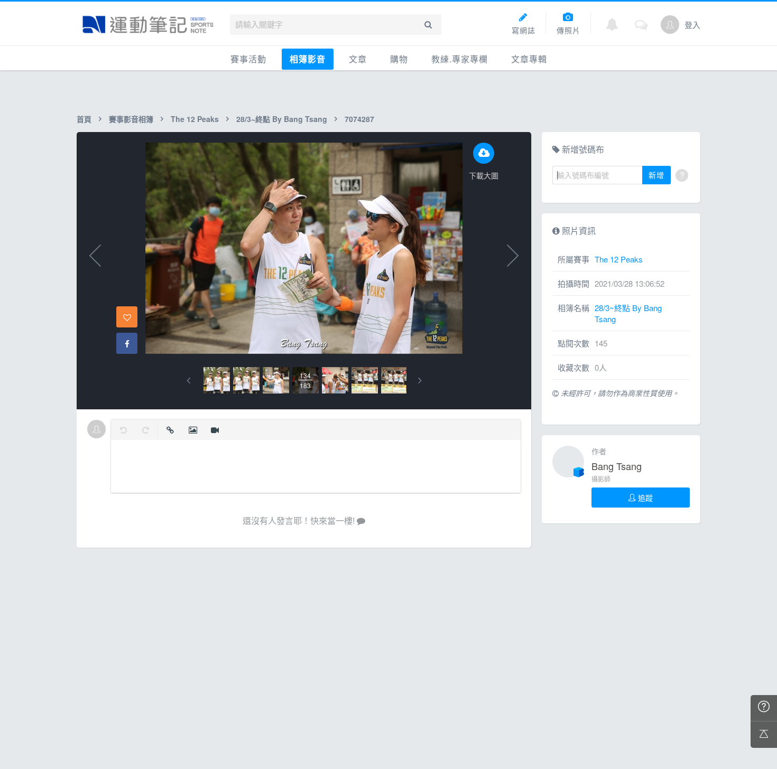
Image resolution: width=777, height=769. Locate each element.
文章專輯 (529, 59)
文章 (358, 59)
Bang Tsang (616, 466)
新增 (656, 175)
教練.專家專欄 (459, 59)
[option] (217, 380)
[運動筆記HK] (148, 24)
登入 (692, 24)
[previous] (188, 380)
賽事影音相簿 (131, 119)
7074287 (359, 119)
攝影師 (600, 478)
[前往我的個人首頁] (670, 24)
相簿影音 (308, 59)
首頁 (84, 119)
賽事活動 (248, 59)
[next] (420, 380)
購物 (399, 59)
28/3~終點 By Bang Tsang (281, 119)
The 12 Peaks (195, 119)
